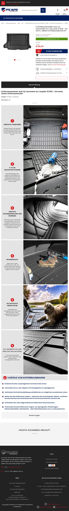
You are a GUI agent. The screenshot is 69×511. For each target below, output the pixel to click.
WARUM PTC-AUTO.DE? (52, 495)
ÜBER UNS (17, 492)
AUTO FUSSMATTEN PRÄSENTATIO (52, 492)
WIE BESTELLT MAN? (52, 459)
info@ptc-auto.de (14, 467)
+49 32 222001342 (12, 4)
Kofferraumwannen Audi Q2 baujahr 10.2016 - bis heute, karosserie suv (44, 23)
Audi (19, 23)
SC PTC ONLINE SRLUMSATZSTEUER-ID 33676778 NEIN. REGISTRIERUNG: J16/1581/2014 (17, 497)
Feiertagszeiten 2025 (52, 483)
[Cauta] (43, 10)
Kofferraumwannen (11, 23)
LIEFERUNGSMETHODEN (52, 468)
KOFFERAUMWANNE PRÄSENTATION (51, 489)
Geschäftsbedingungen (58, 64)
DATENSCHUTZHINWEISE (17, 489)
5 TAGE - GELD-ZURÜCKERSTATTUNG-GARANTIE (51, 486)
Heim (2, 23)
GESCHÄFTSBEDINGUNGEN (17, 483)
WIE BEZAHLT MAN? (52, 462)
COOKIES (17, 486)
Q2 (22, 23)
